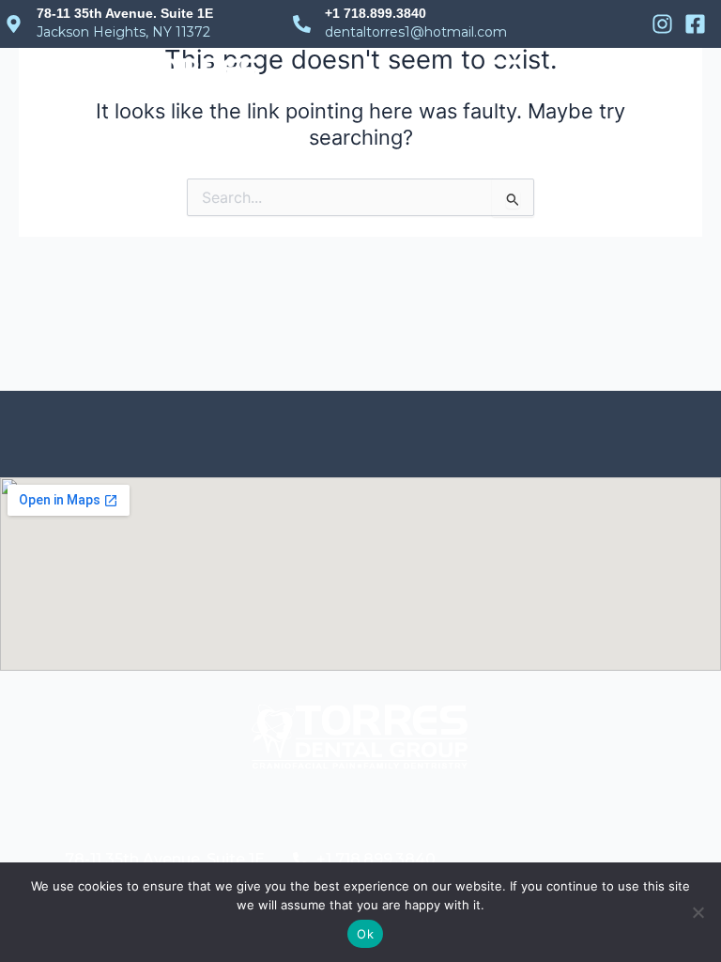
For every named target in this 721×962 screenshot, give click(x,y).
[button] (504, 80)
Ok (365, 933)
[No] (697, 912)
